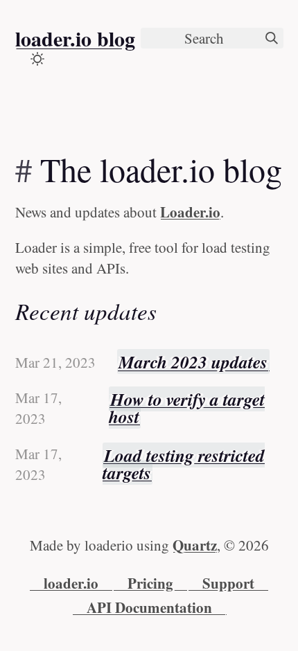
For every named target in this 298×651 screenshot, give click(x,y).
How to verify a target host (187, 407)
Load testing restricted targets (184, 464)
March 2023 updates (193, 361)
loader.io (71, 583)
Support (228, 583)
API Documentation (149, 607)
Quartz (195, 545)
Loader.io (190, 212)
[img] (271, 38)
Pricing (150, 583)
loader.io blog (75, 38)
